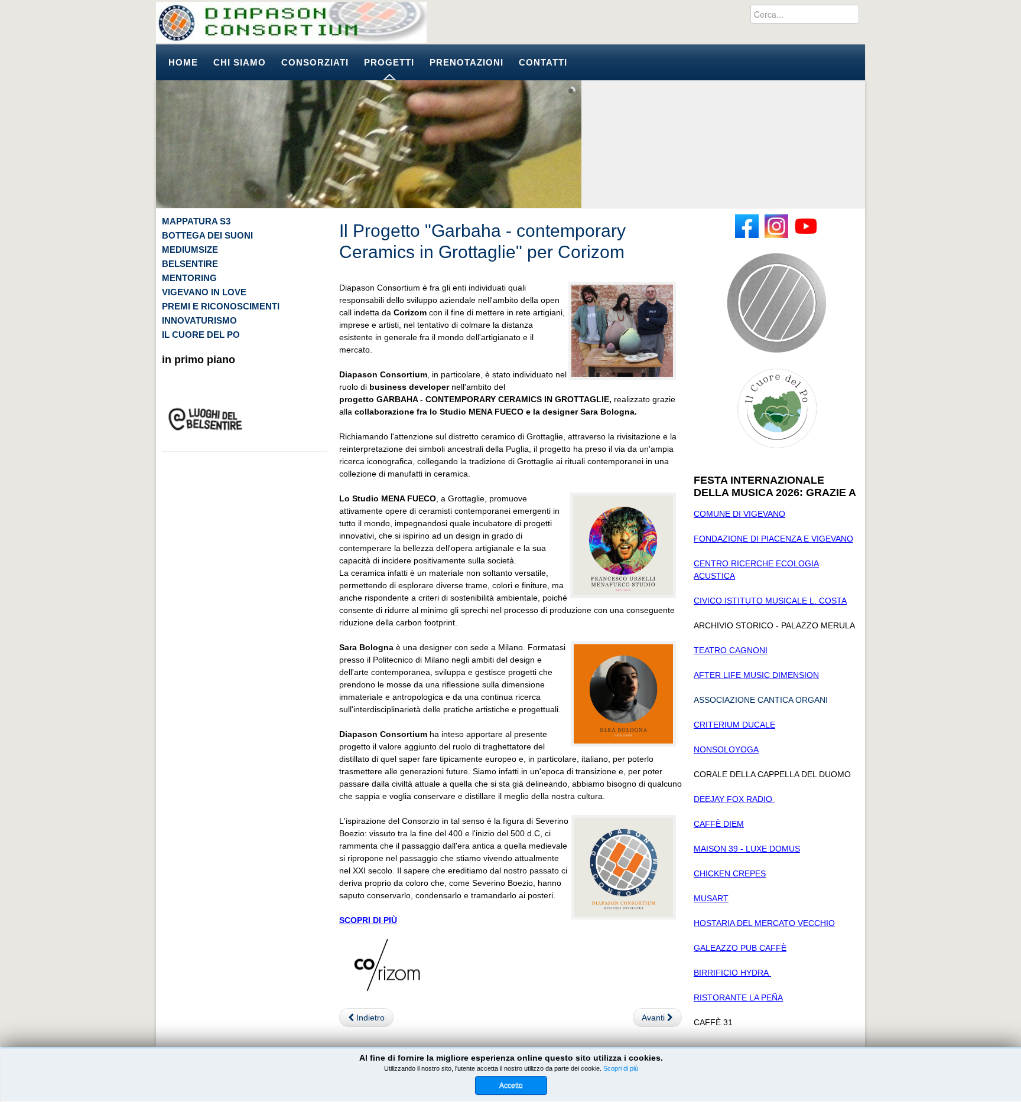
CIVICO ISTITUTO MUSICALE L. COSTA (770, 600)
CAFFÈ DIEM (719, 824)
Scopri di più (620, 1068)
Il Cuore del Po (201, 335)
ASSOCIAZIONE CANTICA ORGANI (761, 700)
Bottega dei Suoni (207, 235)
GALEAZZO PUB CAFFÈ (740, 948)
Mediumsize (190, 249)
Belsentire (190, 264)
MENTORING (189, 278)
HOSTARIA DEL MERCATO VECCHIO (764, 923)
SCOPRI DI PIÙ (368, 920)
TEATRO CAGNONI (731, 650)
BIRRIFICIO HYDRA (732, 972)
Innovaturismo (199, 320)
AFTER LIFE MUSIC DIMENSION (756, 675)
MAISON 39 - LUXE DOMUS (747, 848)
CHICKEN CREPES (730, 873)
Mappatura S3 (196, 221)
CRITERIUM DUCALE (734, 724)
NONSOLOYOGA (726, 749)
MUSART (711, 898)
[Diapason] (291, 22)
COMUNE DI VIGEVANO (739, 514)
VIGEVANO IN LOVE (204, 292)
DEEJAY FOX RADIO (734, 799)
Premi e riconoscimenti (220, 306)
